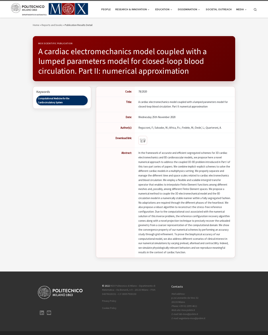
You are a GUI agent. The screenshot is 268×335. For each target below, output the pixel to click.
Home (36, 25)
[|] (49, 9)
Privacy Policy (109, 301)
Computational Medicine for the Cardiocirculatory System (53, 100)
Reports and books (52, 25)
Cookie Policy (109, 308)
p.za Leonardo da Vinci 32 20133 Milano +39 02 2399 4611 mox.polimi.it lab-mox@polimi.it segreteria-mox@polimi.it (188, 306)
